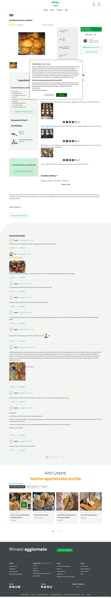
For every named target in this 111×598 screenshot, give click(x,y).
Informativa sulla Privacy (56, 594)
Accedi (35, 568)
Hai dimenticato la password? (41, 573)
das (15, 254)
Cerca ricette (13, 566)
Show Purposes (49, 95)
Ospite (16, 240)
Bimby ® (59, 569)
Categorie (12, 569)
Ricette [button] (45, 10)
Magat (14, 520)
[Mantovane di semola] (44, 501)
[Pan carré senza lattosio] (91, 501)
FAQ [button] (66, 10)
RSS (82, 574)
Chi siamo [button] (60, 10)
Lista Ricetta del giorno (16, 574)
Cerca (82, 563)
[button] (93, 4)
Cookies (88, 594)
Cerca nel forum (85, 569)
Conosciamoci (61, 571)
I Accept (61, 95)
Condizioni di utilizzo (43, 594)
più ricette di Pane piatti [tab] (17, 486)
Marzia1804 (39, 518)
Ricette (11, 563)
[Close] (80, 62)
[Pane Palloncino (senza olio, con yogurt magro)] (67, 501)
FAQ (83, 594)
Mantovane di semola (41, 515)
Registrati (36, 571)
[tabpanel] (55, 512)
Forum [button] (52, 10)
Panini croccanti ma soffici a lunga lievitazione (20, 516)
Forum (59, 563)
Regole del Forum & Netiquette (66, 576)
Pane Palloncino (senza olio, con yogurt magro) (66, 516)
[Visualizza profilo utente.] (85, 40)
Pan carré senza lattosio (89, 515)
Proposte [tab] (44, 486)
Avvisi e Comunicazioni (63, 566)
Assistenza (60, 574)
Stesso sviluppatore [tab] (33, 486)
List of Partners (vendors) (39, 90)
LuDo (92, 39)
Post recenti (36, 576)
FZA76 (61, 520)
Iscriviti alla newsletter (64, 550)
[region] (56, 79)
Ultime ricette (13, 571)
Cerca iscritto (85, 571)
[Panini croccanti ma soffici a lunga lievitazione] (20, 501)
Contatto (33, 594)
